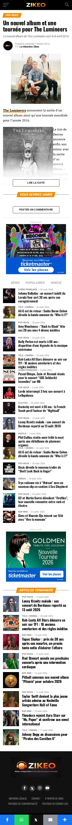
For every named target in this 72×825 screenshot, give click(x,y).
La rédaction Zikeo (29, 46)
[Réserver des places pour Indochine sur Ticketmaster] (36, 247)
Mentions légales (18, 798)
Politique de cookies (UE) (55, 804)
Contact (36, 798)
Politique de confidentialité (22, 804)
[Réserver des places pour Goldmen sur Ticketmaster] (36, 555)
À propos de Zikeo (54, 798)
